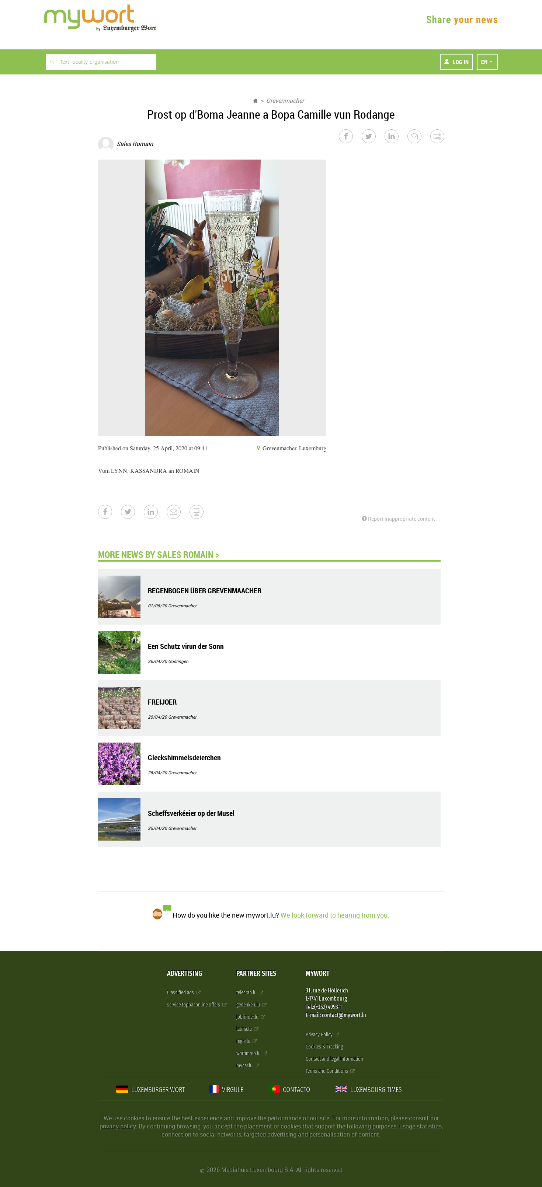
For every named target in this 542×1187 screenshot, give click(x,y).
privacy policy (118, 1126)
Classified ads (181, 992)
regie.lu (243, 1041)
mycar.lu (245, 1065)
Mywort (317, 973)
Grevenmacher (285, 101)
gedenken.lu (248, 1005)
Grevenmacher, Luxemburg (293, 448)
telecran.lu (247, 992)
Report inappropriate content (401, 518)
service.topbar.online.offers (194, 1005)
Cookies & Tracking (324, 1047)
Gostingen (178, 661)
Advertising (184, 973)
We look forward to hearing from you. (335, 915)
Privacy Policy (320, 1034)
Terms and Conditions (327, 1071)
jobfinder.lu (248, 1017)
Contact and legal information (334, 1059)
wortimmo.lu (249, 1053)
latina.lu (244, 1029)
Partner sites (256, 973)
